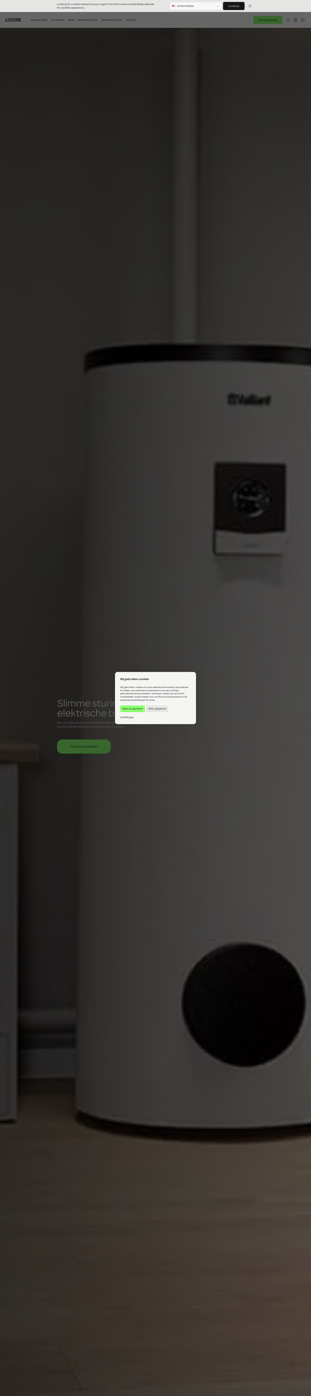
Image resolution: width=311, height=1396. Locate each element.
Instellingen (127, 717)
